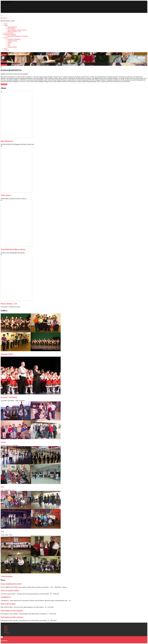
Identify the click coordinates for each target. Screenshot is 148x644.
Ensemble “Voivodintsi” (14, 39)
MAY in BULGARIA (8, 604)
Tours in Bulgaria (9, 33)
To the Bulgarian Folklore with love (17, 30)
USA (9, 45)
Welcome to (4, 18)
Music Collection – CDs (14, 31)
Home (5, 23)
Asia (9, 44)
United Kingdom (12, 47)
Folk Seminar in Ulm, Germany (12, 610)
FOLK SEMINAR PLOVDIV (11, 584)
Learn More (4, 84)
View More (4, 54)
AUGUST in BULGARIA (10, 590)
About (6, 25)
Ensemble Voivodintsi (10, 34)
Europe (9, 42)
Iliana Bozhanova (12, 27)
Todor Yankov (11, 28)
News (5, 48)
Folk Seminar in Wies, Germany (12, 617)
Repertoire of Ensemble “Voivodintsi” (18, 36)
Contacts (6, 50)
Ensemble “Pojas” (12, 40)
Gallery (6, 37)
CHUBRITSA (6, 597)
